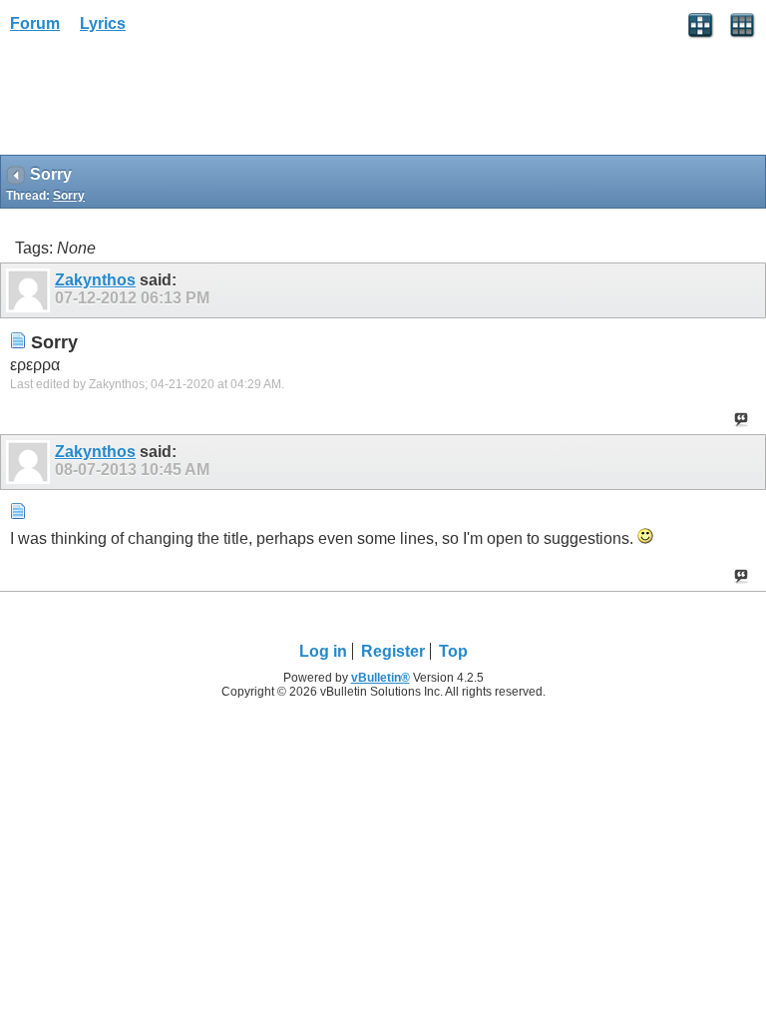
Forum (35, 23)
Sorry (69, 196)
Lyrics (103, 23)
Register (393, 651)
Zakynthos (95, 279)
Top (453, 651)
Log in (323, 651)
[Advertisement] (159, 101)
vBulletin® (380, 678)
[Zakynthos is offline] (30, 290)
